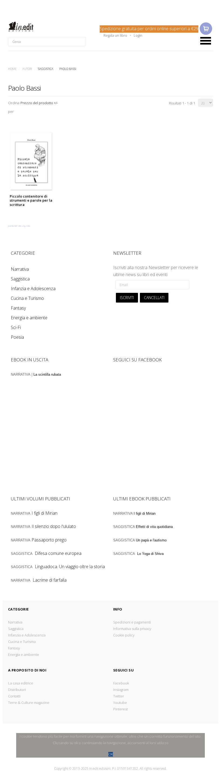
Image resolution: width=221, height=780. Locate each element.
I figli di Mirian (44, 513)
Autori (27, 69)
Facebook (121, 683)
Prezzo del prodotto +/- (39, 102)
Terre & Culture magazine (28, 702)
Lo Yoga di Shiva (150, 554)
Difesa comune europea (58, 553)
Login (138, 35)
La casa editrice (20, 683)
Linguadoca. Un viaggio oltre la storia (70, 566)
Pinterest (120, 709)
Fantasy (18, 308)
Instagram (121, 689)
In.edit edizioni (29, 27)
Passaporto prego (49, 540)
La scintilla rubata (47, 374)
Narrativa (20, 269)
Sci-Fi (16, 327)
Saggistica (20, 279)
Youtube (120, 702)
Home (12, 69)
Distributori (17, 689)
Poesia (17, 337)
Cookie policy (123, 635)
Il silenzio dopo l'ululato (54, 526)
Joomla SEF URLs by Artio (19, 225)
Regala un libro (115, 35)
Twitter (118, 696)
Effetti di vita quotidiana (154, 527)
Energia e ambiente (29, 318)
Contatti (14, 696)
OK (110, 754)
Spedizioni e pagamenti (132, 622)
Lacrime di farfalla (50, 580)
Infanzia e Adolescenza (33, 288)
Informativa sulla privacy (132, 628)
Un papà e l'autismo (151, 540)
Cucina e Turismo (27, 298)
